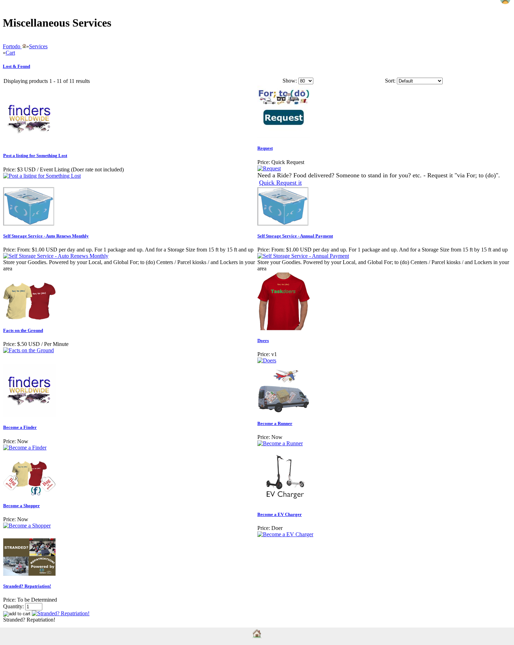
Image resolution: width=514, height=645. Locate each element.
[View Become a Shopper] (27, 526)
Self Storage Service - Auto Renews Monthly (46, 236)
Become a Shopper (21, 505)
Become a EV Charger (279, 514)
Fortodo (12, 46)
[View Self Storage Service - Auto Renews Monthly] (55, 256)
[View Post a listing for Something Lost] (42, 176)
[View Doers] (266, 360)
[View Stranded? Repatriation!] (61, 613)
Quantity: (13, 606)
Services (38, 46)
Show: (290, 81)
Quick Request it (280, 182)
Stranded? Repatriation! (27, 586)
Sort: (390, 81)
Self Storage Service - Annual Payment (295, 236)
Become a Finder (20, 427)
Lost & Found (16, 66)
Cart (10, 53)
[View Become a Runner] (280, 443)
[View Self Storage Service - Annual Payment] (303, 256)
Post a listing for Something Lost (35, 155)
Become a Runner (274, 423)
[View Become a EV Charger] (285, 534)
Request (265, 148)
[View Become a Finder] (25, 448)
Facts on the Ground (23, 330)
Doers (263, 340)
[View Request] (269, 168)
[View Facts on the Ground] (28, 350)
